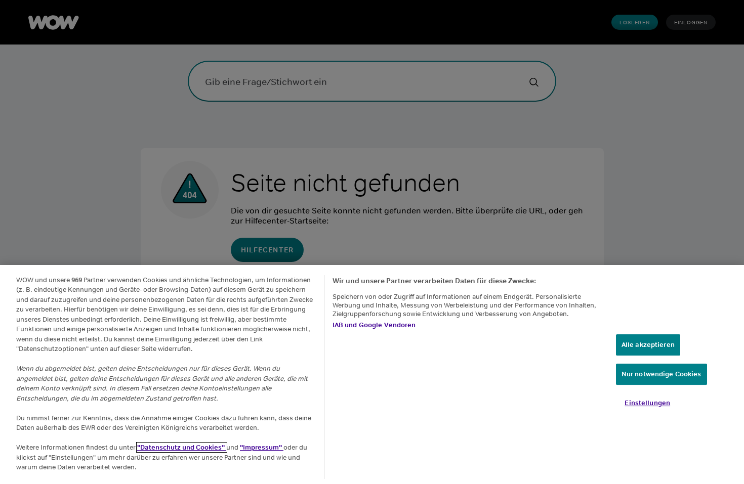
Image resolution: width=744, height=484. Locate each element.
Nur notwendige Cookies (661, 374)
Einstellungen (647, 403)
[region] (372, 374)
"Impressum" (261, 447)
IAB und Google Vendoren (374, 325)
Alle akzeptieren (648, 344)
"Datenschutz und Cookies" (181, 447)
